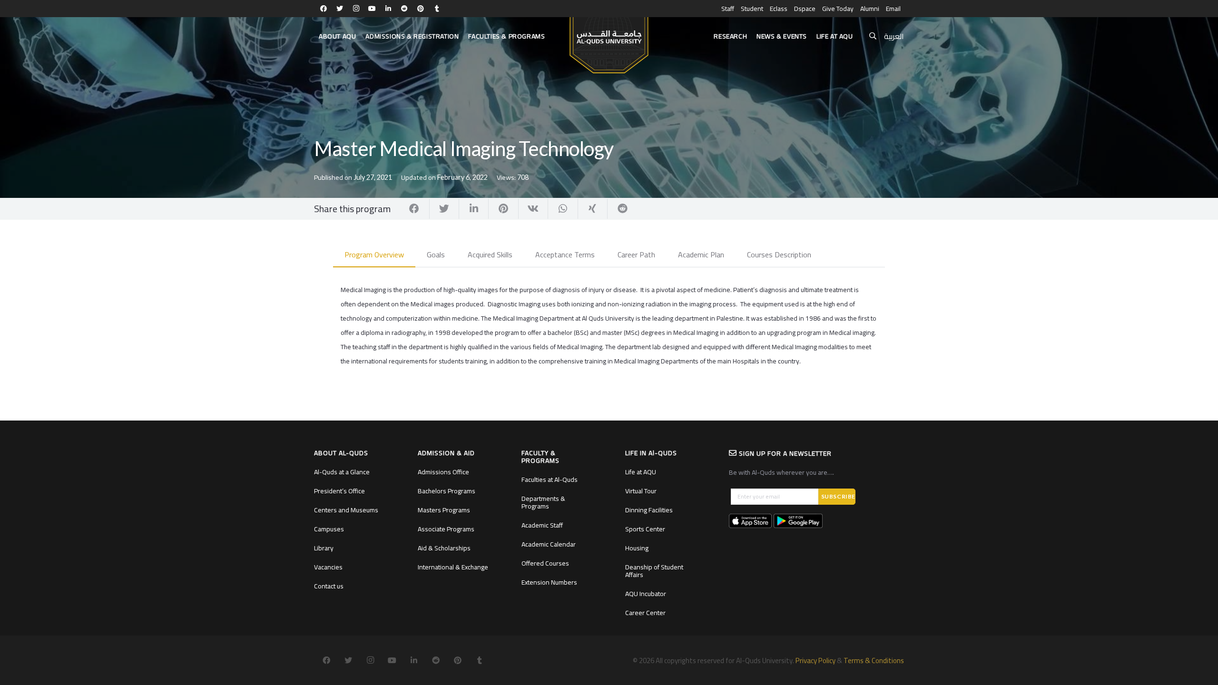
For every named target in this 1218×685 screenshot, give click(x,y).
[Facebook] (323, 8)
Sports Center (645, 529)
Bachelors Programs (446, 491)
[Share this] (414, 209)
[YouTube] (372, 8)
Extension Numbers (549, 582)
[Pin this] (503, 209)
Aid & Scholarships (444, 548)
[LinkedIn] (388, 8)
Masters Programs (444, 510)
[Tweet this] (444, 209)
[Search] (873, 36)
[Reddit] (404, 8)
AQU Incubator (645, 593)
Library (324, 548)
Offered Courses (545, 563)
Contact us (329, 586)
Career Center (645, 613)
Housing (636, 548)
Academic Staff (542, 525)
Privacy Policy (815, 660)
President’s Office (339, 491)
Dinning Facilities (649, 510)
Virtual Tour (641, 491)
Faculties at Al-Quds (549, 479)
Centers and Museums (346, 510)
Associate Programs (446, 529)
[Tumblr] (436, 8)
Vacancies (328, 567)
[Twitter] (339, 8)
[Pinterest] (420, 8)
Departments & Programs (543, 502)
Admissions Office (443, 472)
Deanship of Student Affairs (654, 571)
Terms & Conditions (874, 660)
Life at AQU (640, 472)
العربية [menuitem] (894, 36)
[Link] (609, 41)
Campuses (329, 529)
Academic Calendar (548, 544)
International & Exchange (453, 567)
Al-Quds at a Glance (342, 472)
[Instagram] (356, 8)
